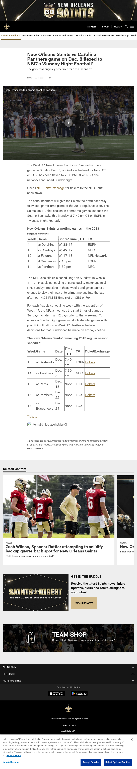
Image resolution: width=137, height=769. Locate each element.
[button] (68, 123)
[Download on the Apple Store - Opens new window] (56, 694)
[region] (68, 751)
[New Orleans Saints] (68, 709)
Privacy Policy (68, 725)
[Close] (131, 739)
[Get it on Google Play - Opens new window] (79, 695)
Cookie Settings (11, 762)
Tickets (90, 362)
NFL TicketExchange (51, 188)
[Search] (126, 26)
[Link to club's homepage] (7, 25)
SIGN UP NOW (84, 603)
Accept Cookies (91, 762)
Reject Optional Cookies (117, 762)
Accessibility (68, 731)
